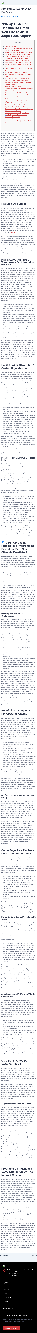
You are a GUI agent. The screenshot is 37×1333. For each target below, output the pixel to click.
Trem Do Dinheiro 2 (10, 125)
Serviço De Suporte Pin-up (13, 97)
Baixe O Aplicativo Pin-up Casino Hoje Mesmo (18, 52)
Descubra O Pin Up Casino (13, 86)
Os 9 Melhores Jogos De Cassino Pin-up (17, 78)
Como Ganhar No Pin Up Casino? (15, 127)
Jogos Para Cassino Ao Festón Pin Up (16, 101)
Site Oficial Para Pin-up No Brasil (14, 103)
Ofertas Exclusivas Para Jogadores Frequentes (19, 99)
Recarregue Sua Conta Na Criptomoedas (17, 60)
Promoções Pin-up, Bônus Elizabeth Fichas (18, 54)
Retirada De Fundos (11, 46)
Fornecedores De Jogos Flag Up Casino (17, 113)
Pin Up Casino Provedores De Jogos (16, 72)
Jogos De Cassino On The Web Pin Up (16, 80)
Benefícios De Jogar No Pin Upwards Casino (18, 62)
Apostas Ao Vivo (9, 119)
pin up (13, 232)
